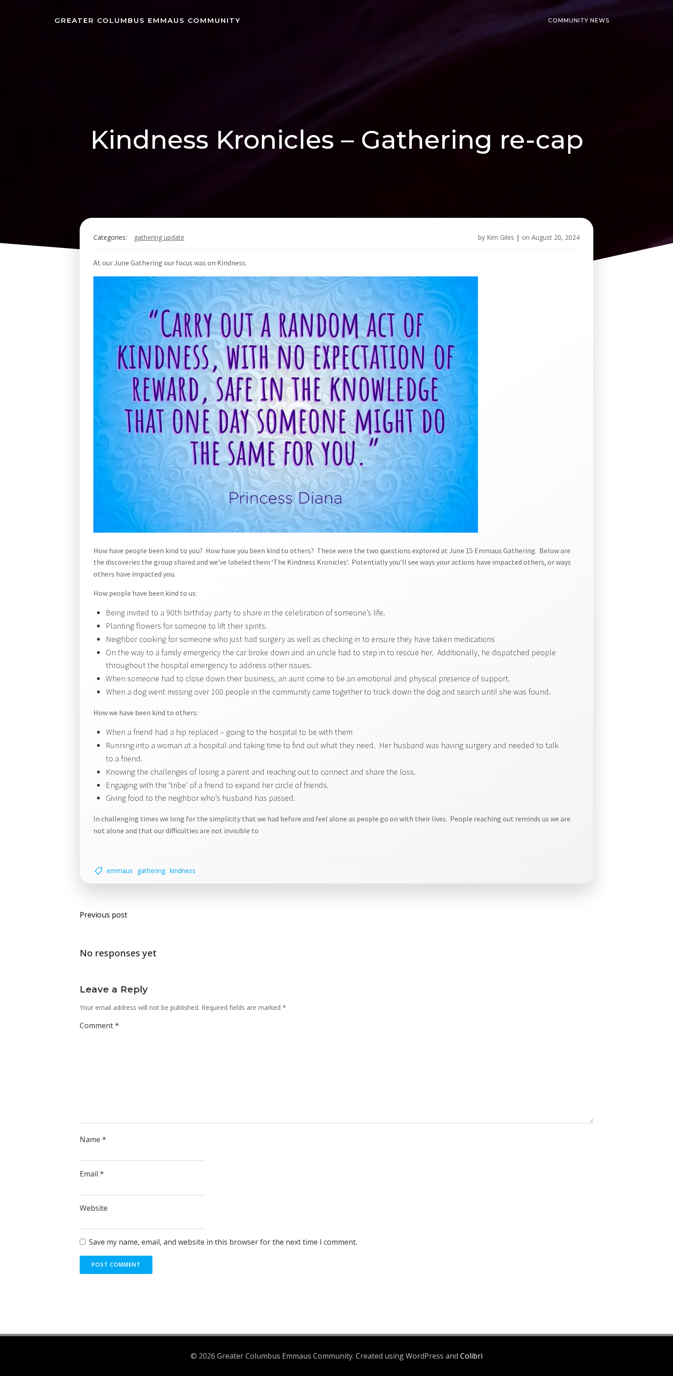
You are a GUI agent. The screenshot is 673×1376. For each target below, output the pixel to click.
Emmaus (120, 870)
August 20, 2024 (556, 237)
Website (94, 1208)
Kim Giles (500, 237)
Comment (99, 1025)
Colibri (471, 1356)
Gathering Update (159, 237)
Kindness (182, 870)
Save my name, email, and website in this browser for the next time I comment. (223, 1242)
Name (93, 1139)
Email (92, 1174)
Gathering (151, 870)
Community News (578, 20)
